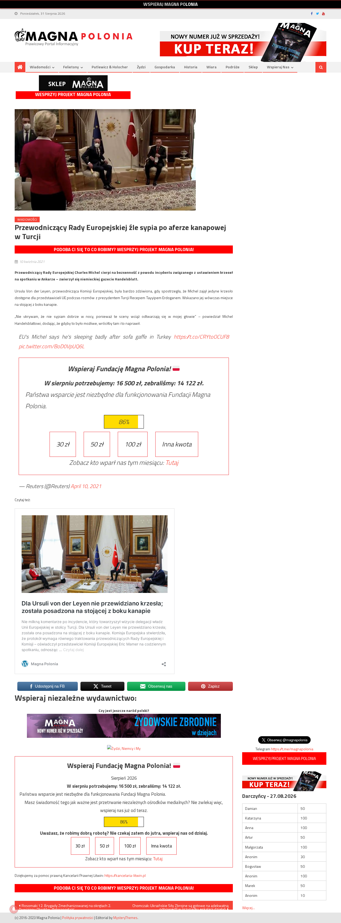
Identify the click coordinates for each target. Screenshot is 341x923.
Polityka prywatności (77, 917)
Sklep (253, 67)
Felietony (71, 67)
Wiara (211, 67)
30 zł (62, 444)
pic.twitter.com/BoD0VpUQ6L (51, 346)
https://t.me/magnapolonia (292, 749)
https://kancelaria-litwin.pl (125, 875)
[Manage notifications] (14, 909)
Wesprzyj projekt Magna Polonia (73, 94)
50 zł (96, 444)
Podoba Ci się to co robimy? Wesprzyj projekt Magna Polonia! (124, 249)
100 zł (132, 444)
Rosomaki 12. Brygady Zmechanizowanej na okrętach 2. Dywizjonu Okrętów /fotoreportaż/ (65, 906)
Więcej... (248, 907)
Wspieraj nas (278, 67)
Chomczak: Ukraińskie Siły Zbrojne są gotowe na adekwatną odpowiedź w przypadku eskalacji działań (180, 906)
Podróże (232, 67)
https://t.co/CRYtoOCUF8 (201, 336)
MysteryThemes (125, 917)
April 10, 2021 (86, 486)
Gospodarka (165, 67)
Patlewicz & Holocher (110, 67)
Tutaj (171, 462)
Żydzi (141, 67)
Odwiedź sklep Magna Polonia (73, 83)
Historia (190, 67)
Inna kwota (177, 444)
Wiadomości (40, 67)
